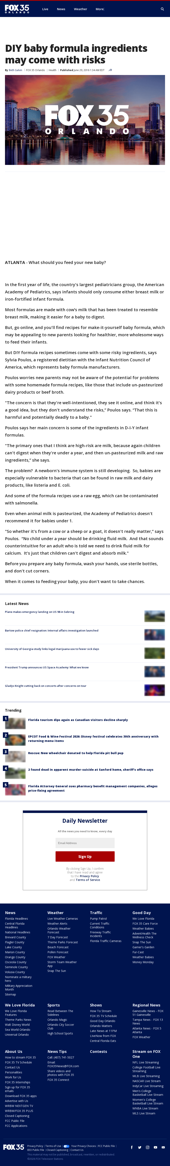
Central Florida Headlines (14, 925)
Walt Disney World (17, 1025)
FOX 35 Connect (58, 1080)
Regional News (146, 1005)
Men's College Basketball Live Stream (147, 1093)
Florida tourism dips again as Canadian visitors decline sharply (78, 720)
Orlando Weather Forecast (58, 930)
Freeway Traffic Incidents (100, 934)
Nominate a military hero (18, 979)
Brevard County (15, 937)
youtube (155, 1147)
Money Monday (143, 962)
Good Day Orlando (102, 1021)
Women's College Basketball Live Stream (147, 1101)
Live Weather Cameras (62, 918)
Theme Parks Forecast (62, 942)
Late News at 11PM (103, 1031)
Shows (96, 1005)
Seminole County (16, 967)
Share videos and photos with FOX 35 (60, 1073)
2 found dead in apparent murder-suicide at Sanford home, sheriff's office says (90, 770)
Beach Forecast (58, 947)
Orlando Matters (101, 1026)
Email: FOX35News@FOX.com (63, 1064)
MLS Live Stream (143, 1113)
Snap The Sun (56, 971)
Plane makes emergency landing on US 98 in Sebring (39, 612)
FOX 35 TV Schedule (103, 1016)
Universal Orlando (17, 1035)
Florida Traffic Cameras (105, 941)
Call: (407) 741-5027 (60, 1057)
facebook (132, 1147)
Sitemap (10, 994)
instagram (147, 1147)
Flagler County (14, 942)
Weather (55, 912)
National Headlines (17, 932)
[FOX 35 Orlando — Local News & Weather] (18, 9)
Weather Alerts (57, 923)
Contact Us (12, 1067)
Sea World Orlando (17, 1030)
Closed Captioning (17, 1116)
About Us (13, 1051)
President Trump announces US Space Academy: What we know (47, 667)
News (10, 912)
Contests (98, 1051)
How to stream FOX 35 (20, 1057)
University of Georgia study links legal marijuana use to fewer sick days (52, 649)
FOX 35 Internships (17, 1082)
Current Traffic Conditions (99, 925)
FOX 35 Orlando (35, 70)
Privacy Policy (89, 876)
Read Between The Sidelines (60, 1013)
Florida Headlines (16, 918)
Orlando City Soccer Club (60, 1026)
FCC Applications (16, 1126)
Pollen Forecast (57, 952)
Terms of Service (88, 880)
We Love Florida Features (16, 1013)
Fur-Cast (138, 952)
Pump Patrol (98, 918)
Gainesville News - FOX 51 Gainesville (147, 1013)
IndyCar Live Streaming (147, 1086)
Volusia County (15, 972)
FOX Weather (56, 957)
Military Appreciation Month (18, 987)
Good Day (141, 912)
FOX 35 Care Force (145, 923)
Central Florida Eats (103, 1041)
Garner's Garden (143, 947)
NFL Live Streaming (145, 1062)
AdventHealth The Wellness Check (144, 935)
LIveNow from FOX (103, 1036)
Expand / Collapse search (162, 9)
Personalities (13, 1072)
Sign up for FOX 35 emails (17, 1089)
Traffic (96, 912)
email (163, 1147)
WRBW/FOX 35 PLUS (19, 1111)
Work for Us (13, 1077)
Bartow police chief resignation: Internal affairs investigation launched (51, 630)
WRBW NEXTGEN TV (19, 1106)
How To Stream (100, 1011)
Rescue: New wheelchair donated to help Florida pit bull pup (75, 753)
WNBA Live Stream (145, 1108)
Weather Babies (143, 928)
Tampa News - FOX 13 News (147, 1021)
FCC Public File (14, 1121)
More (100, 9)
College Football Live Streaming (146, 1069)
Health (52, 70)
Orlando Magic (57, 1020)
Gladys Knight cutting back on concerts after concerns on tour (45, 686)
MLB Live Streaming (146, 1076)
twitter (139, 1147)
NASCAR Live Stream (146, 1081)
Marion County (15, 952)
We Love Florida (143, 918)
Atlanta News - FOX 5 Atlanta (146, 1030)
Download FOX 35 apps (21, 1096)
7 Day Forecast (57, 937)
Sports (53, 1005)
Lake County (13, 947)
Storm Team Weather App (62, 964)
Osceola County (15, 962)
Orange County (15, 957)
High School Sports (60, 1033)
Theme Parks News (18, 1020)
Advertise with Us (16, 1101)
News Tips (57, 1051)
